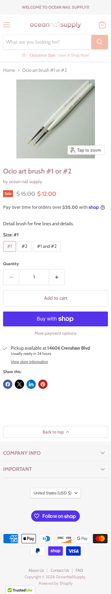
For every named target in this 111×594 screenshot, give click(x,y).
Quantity (11, 263)
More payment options (55, 333)
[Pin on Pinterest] (42, 384)
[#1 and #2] (47, 253)
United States (53, 492)
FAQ (79, 570)
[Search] (99, 42)
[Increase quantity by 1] (57, 277)
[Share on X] (19, 384)
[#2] (25, 253)
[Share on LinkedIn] (31, 384)
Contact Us (60, 570)
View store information (29, 362)
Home (9, 70)
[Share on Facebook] (7, 384)
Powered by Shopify (56, 583)
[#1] (10, 253)
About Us (36, 570)
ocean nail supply (25, 181)
